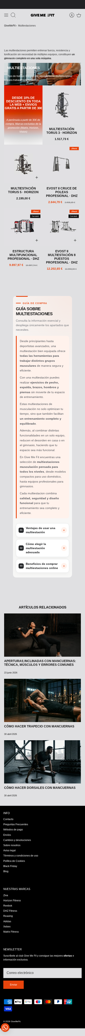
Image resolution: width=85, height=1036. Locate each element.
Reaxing (8, 916)
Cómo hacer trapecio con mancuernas (39, 726)
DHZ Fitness (10, 910)
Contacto (8, 819)
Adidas (7, 921)
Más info (55, 4)
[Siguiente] (80, 4)
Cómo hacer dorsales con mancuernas (40, 787)
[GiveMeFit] (42, 15)
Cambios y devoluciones (17, 840)
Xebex (7, 926)
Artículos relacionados (42, 607)
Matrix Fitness (11, 931)
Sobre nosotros (11, 845)
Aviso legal (9, 850)
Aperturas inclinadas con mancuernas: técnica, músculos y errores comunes (40, 662)
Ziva (5, 895)
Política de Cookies (14, 861)
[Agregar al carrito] (36, 177)
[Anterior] (5, 4)
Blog (5, 871)
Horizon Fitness (12, 900)
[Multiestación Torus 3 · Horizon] (61, 104)
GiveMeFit (9, 25)
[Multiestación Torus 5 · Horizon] (23, 164)
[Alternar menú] (6, 15)
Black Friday (10, 866)
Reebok (7, 905)
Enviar (13, 984)
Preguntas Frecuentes (15, 824)
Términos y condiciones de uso (20, 855)
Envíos (7, 835)
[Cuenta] (69, 15)
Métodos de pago (13, 829)
